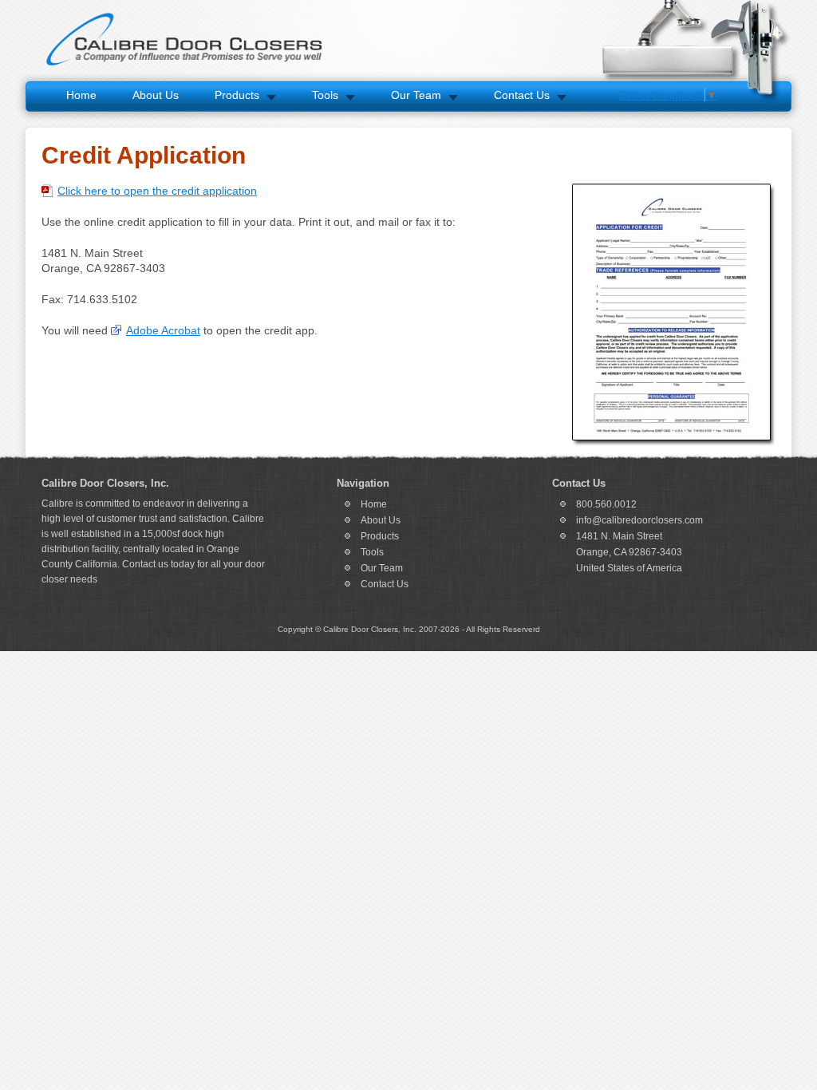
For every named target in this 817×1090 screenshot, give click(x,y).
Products (237, 95)
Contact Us (522, 95)
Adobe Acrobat (163, 330)
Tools (325, 95)
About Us (155, 95)
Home (81, 95)
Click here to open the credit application (157, 190)
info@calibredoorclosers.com (639, 520)
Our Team (416, 95)
